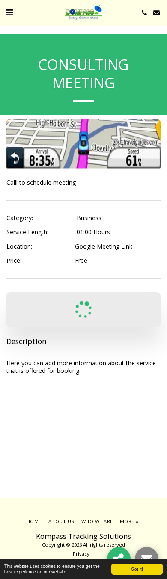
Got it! (137, 569)
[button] (9, 12)
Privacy (81, 553)
